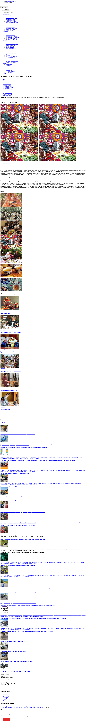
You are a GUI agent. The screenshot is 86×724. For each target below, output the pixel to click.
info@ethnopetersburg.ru (11, 1)
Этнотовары (5, 52)
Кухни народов (9, 70)
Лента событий (9, 65)
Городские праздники (10, 57)
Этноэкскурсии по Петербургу (12, 37)
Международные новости (11, 66)
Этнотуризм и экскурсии (11, 46)
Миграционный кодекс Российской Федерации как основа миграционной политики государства (24, 707)
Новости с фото (9, 72)
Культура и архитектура (11, 29)
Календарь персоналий (10, 32)
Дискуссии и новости (10, 71)
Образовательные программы (12, 44)
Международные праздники (12, 61)
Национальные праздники (11, 18)
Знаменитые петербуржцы (11, 36)
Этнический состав (10, 15)
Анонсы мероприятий (10, 64)
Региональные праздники (11, 59)
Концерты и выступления (11, 41)
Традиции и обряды (10, 47)
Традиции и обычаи (10, 24)
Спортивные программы (11, 48)
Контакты (5, 73)
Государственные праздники (12, 58)
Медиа (4, 63)
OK (6, 719)
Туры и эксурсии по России (12, 39)
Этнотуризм (5, 31)
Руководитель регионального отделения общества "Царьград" (16, 706)
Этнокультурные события (11, 56)
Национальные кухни (10, 20)
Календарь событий (10, 55)
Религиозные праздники (11, 62)
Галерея (4, 164)
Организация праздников (11, 42)
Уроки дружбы (9, 50)
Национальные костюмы (11, 53)
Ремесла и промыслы (10, 26)
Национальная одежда (10, 19)
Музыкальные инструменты (12, 22)
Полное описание (7, 163)
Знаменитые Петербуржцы (11, 28)
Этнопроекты (6, 40)
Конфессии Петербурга (10, 16)
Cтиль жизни (8, 68)
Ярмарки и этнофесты (10, 27)
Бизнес (3, 422)
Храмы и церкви (9, 30)
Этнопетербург (6, 14)
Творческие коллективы (11, 21)
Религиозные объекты (10, 35)
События (5, 54)
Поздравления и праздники (11, 67)
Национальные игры (10, 23)
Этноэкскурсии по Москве (11, 38)
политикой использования (23, 716)
